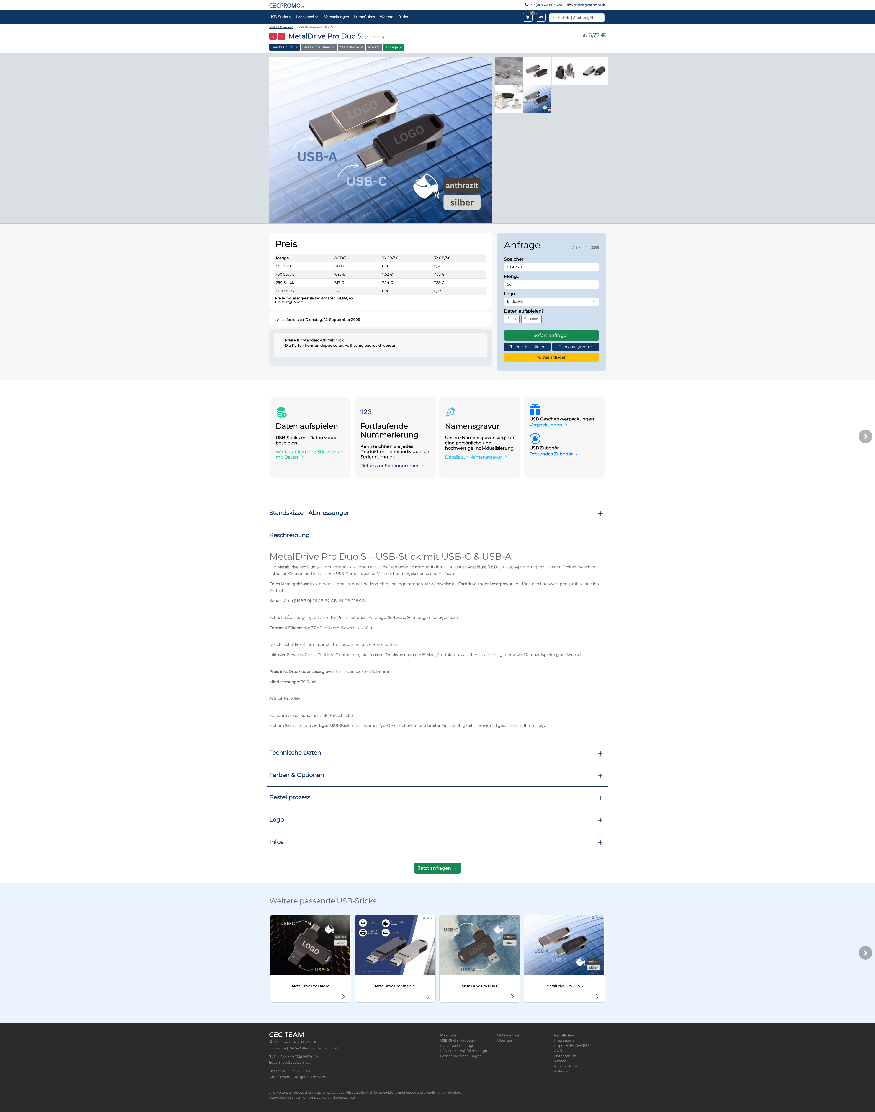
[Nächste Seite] (281, 36)
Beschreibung (283, 47)
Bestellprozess (289, 797)
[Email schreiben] (541, 17)
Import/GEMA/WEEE (572, 1045)
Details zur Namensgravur (473, 457)
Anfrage (392, 47)
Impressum (564, 1040)
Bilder (403, 17)
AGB (558, 1050)
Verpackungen (336, 17)
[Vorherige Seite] (273, 36)
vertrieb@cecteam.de (588, 5)
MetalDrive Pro (281, 27)
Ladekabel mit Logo (457, 1045)
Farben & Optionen (296, 774)
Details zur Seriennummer (389, 465)
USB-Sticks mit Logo (457, 1040)
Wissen (560, 1061)
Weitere (386, 17)
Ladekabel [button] (305, 17)
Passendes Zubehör (551, 453)
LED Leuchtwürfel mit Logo (463, 1050)
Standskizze (350, 47)
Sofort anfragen (551, 335)
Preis (372, 47)
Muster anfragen (551, 357)
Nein (534, 319)
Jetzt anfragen (435, 868)
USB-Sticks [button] (279, 17)
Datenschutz (565, 1056)
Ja (514, 319)
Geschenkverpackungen (461, 1056)
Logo (276, 819)
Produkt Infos (565, 1066)
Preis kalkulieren (530, 347)
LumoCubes (364, 17)
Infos (276, 841)
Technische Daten (317, 47)
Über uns (505, 1040)
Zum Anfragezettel (575, 347)
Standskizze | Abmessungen (310, 512)
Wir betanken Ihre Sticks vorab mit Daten (309, 454)
